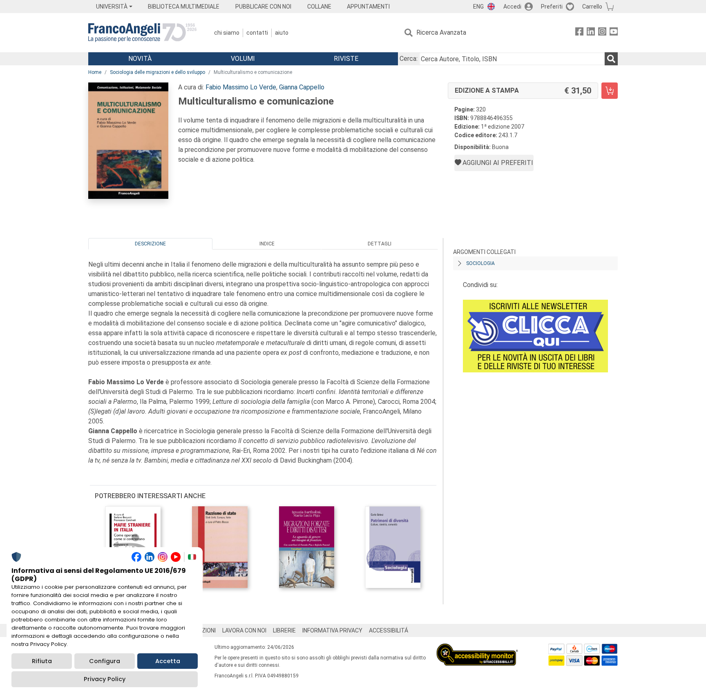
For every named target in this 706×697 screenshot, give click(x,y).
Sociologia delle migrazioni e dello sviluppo (157, 72)
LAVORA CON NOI (244, 630)
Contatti (257, 32)
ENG (478, 6)
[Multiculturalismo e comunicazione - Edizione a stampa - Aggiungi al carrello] (609, 90)
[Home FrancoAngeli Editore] (142, 32)
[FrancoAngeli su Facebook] (579, 32)
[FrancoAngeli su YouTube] (614, 32)
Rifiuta (42, 661)
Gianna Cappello (301, 87)
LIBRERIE (284, 630)
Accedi (512, 6)
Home (94, 72)
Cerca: (409, 58)
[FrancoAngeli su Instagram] (602, 32)
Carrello (592, 6)
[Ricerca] (611, 58)
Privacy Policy (104, 679)
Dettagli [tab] (379, 244)
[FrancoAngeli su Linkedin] (591, 32)
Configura (104, 661)
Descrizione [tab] (150, 244)
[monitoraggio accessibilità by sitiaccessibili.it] (477, 648)
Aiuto (281, 32)
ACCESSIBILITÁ (388, 630)
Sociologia (480, 263)
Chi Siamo (226, 32)
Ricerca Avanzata (441, 32)
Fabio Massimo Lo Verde (241, 87)
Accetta (167, 661)
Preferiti (552, 6)
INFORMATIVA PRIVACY (332, 630)
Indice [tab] (267, 244)
